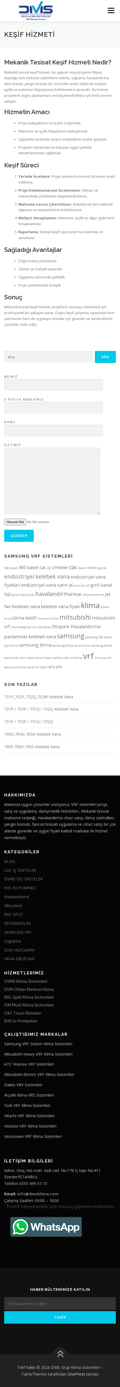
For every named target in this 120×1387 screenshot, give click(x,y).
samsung (70, 635)
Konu (9, 422)
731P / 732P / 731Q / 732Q (28, 721)
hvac (77, 594)
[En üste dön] (60, 1354)
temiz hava (43, 658)
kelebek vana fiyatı (60, 606)
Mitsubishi (13, 905)
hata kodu (27, 595)
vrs (51, 667)
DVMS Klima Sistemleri (25, 981)
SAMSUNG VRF (18, 932)
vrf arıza (101, 658)
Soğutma (12, 941)
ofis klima (44, 627)
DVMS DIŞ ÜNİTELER (23, 879)
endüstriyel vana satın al (47, 585)
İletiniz (12, 445)
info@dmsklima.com (38, 1193)
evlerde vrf (81, 585)
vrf (88, 655)
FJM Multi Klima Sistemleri (29, 1005)
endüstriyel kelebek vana (37, 576)
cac (73, 567)
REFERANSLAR (17, 923)
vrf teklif (41, 667)
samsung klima (35, 645)
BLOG (9, 861)
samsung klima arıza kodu (71, 645)
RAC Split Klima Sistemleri (29, 997)
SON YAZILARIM (19, 950)
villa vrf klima (72, 658)
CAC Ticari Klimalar (22, 1013)
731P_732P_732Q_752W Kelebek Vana (38, 696)
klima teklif (24, 618)
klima (90, 605)
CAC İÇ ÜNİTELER (20, 870)
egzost (101, 568)
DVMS (92, 568)
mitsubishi (75, 617)
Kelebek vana (26, 606)
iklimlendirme (93, 595)
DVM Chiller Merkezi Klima (29, 989)
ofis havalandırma (24, 627)
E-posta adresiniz (24, 399)
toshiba (57, 658)
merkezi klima (48, 618)
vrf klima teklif (23, 667)
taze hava (27, 658)
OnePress (76, 1374)
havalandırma (53, 594)
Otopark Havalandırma (76, 626)
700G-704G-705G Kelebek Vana (32, 734)
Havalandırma (16, 896)
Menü (110, 10)
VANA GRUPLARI (19, 958)
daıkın (82, 568)
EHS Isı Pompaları (20, 1021)
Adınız (11, 376)
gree (15, 595)
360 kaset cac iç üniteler (43, 567)
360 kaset (11, 568)
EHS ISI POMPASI (20, 887)
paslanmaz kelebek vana (30, 637)
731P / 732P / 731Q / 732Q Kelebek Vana (41, 709)
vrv (59, 667)
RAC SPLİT (13, 914)
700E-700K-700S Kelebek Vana (31, 746)
